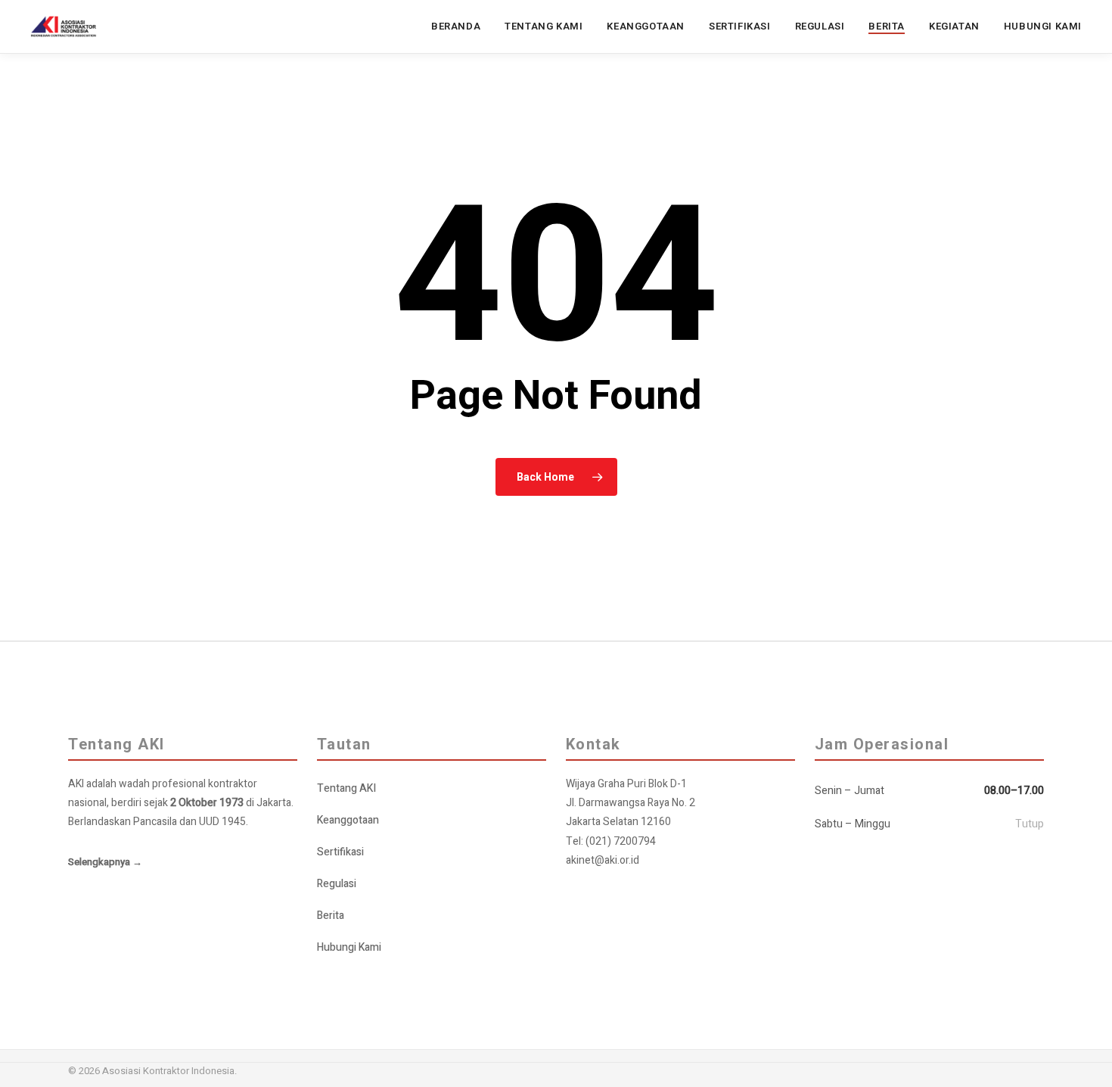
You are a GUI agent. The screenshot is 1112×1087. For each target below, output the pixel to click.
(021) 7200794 (621, 841)
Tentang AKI (346, 788)
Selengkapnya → (105, 862)
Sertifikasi (340, 852)
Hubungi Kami (349, 947)
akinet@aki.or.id (602, 860)
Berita (330, 915)
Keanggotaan (348, 820)
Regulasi (336, 884)
